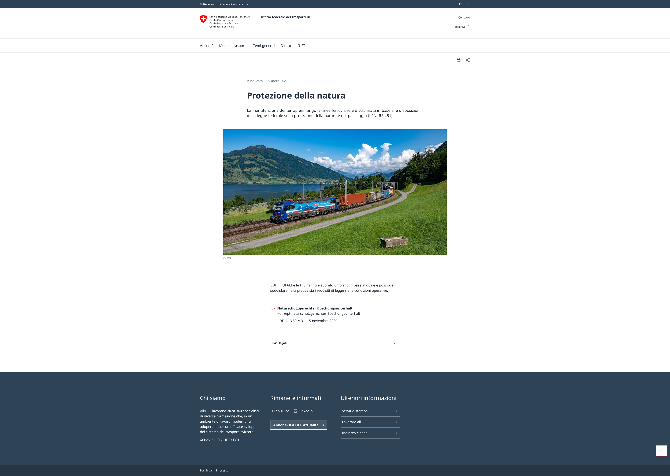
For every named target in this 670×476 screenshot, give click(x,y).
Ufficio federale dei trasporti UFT (287, 17)
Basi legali (206, 470)
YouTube (283, 411)
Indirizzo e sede (354, 432)
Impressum (223, 470)
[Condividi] (467, 60)
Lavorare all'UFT (355, 422)
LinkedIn (306, 411)
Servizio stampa (355, 411)
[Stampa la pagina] (458, 60)
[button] (206, 45)
